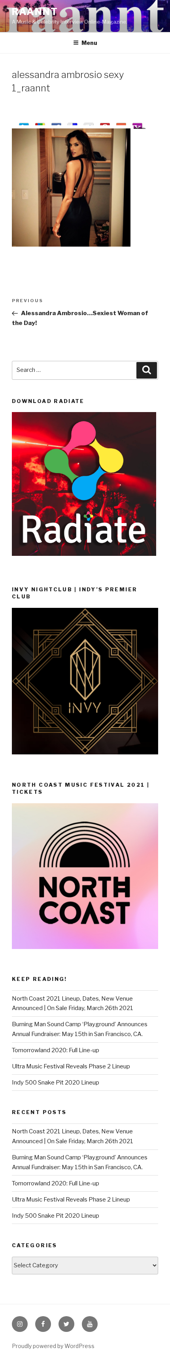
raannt (35, 11)
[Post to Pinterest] (105, 124)
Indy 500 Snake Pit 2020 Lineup (55, 1082)
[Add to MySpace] (89, 124)
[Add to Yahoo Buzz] (137, 124)
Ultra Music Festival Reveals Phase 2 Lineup (71, 1066)
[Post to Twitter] (24, 124)
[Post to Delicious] (72, 124)
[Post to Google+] (40, 124)
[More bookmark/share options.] (121, 124)
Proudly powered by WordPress (53, 1346)
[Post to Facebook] (56, 124)
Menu (89, 42)
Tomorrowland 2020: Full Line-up (55, 1050)
